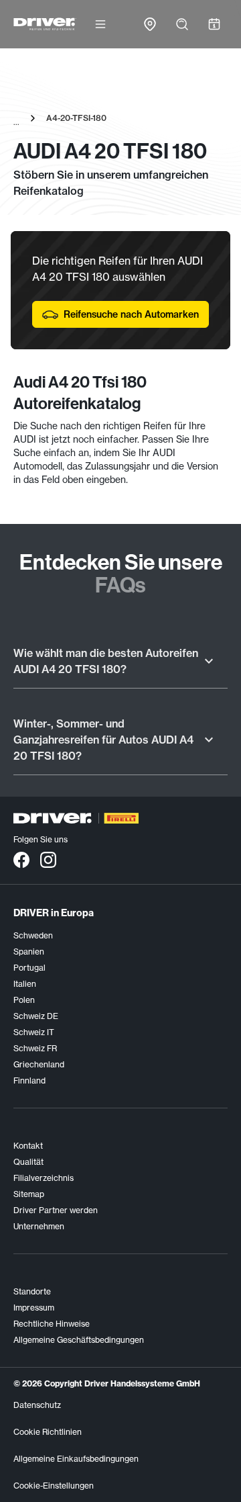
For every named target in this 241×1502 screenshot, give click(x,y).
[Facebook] (21, 859)
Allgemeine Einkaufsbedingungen (76, 1459)
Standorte (32, 1291)
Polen (24, 1000)
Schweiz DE (35, 1016)
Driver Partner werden (55, 1210)
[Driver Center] (44, 24)
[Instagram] (48, 859)
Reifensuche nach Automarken (131, 314)
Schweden (33, 935)
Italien (24, 984)
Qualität (28, 1162)
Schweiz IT (33, 1032)
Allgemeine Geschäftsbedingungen (78, 1340)
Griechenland (38, 1064)
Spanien (28, 951)
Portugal (29, 968)
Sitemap (28, 1194)
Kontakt (28, 1146)
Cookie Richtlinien (47, 1432)
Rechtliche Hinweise (51, 1324)
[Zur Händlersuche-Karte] (150, 24)
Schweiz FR (35, 1048)
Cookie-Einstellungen (53, 1486)
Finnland (29, 1080)
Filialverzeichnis (43, 1178)
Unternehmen (38, 1226)
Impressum (33, 1307)
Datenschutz (37, 1405)
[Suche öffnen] (182, 24)
